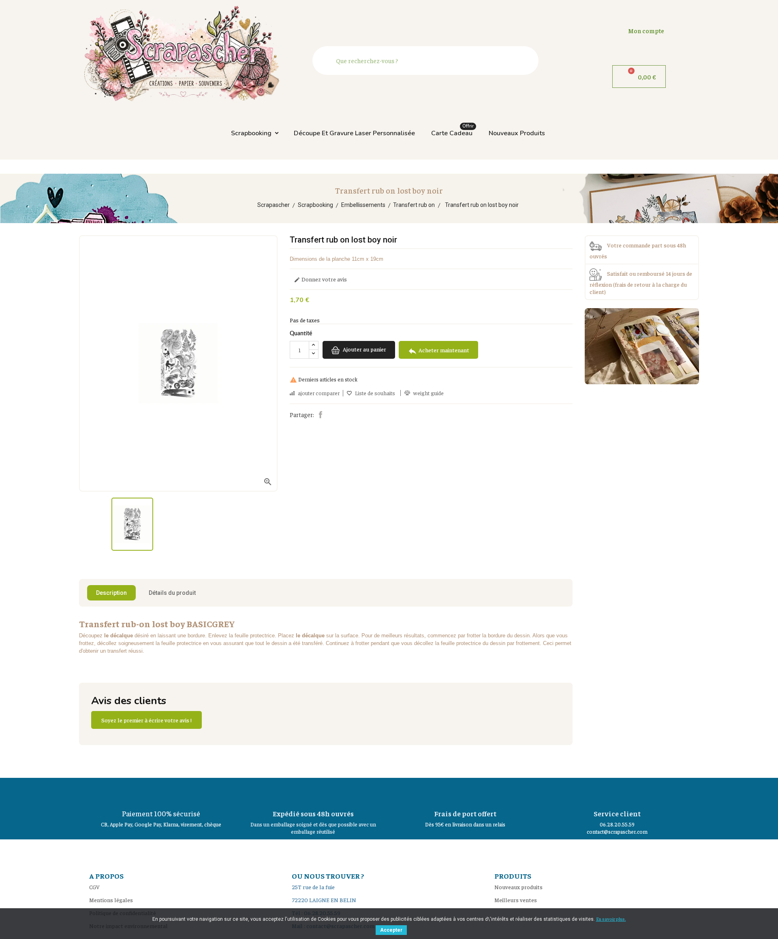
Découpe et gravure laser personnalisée (354, 133)
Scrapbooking (251, 133)
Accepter (391, 930)
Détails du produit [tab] (172, 593)
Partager (320, 414)
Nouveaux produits (517, 133)
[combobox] (427, 60)
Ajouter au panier (364, 349)
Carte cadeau (452, 131)
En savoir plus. (611, 919)
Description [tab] (111, 593)
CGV (94, 886)
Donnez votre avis (320, 279)
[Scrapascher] (642, 345)
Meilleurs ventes (515, 899)
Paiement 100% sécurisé (161, 813)
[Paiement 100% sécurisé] (161, 792)
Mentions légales (111, 899)
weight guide (428, 393)
